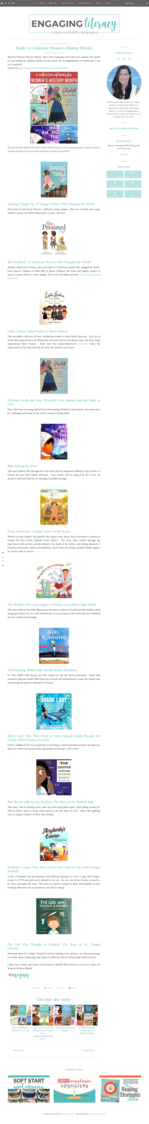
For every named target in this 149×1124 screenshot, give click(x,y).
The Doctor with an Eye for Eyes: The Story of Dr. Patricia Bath (50, 802)
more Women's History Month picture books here (42, 68)
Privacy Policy (67, 3)
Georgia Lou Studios (97, 1114)
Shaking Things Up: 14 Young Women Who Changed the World (51, 204)
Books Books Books (50, 44)
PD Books (133, 186)
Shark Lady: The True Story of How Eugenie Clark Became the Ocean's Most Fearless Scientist (54, 738)
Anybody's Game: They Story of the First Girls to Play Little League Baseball (54, 869)
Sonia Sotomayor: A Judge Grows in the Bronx (39, 531)
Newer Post (18, 1050)
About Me (53, 3)
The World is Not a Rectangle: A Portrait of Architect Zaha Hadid (52, 605)
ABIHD (98, 3)
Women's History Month (65, 1029)
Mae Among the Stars (22, 466)
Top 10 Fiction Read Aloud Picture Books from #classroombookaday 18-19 (43, 1033)
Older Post (89, 1050)
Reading (64, 44)
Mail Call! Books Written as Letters (21, 1029)
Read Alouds (84, 3)
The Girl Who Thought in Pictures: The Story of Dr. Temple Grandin (54, 947)
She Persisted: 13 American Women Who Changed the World (49, 262)
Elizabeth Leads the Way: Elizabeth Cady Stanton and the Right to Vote (54, 402)
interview (83, 344)
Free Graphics (133, 176)
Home (42, 3)
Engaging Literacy (66, 1114)
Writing (133, 196)
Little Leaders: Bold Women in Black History (38, 331)
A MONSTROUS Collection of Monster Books (87, 1031)
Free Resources (115, 186)
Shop (107, 3)
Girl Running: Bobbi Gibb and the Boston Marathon (42, 670)
